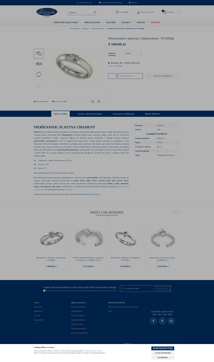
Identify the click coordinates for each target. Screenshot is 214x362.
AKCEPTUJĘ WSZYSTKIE (163, 348)
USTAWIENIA (163, 358)
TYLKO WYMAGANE (163, 353)
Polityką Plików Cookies (93, 350)
